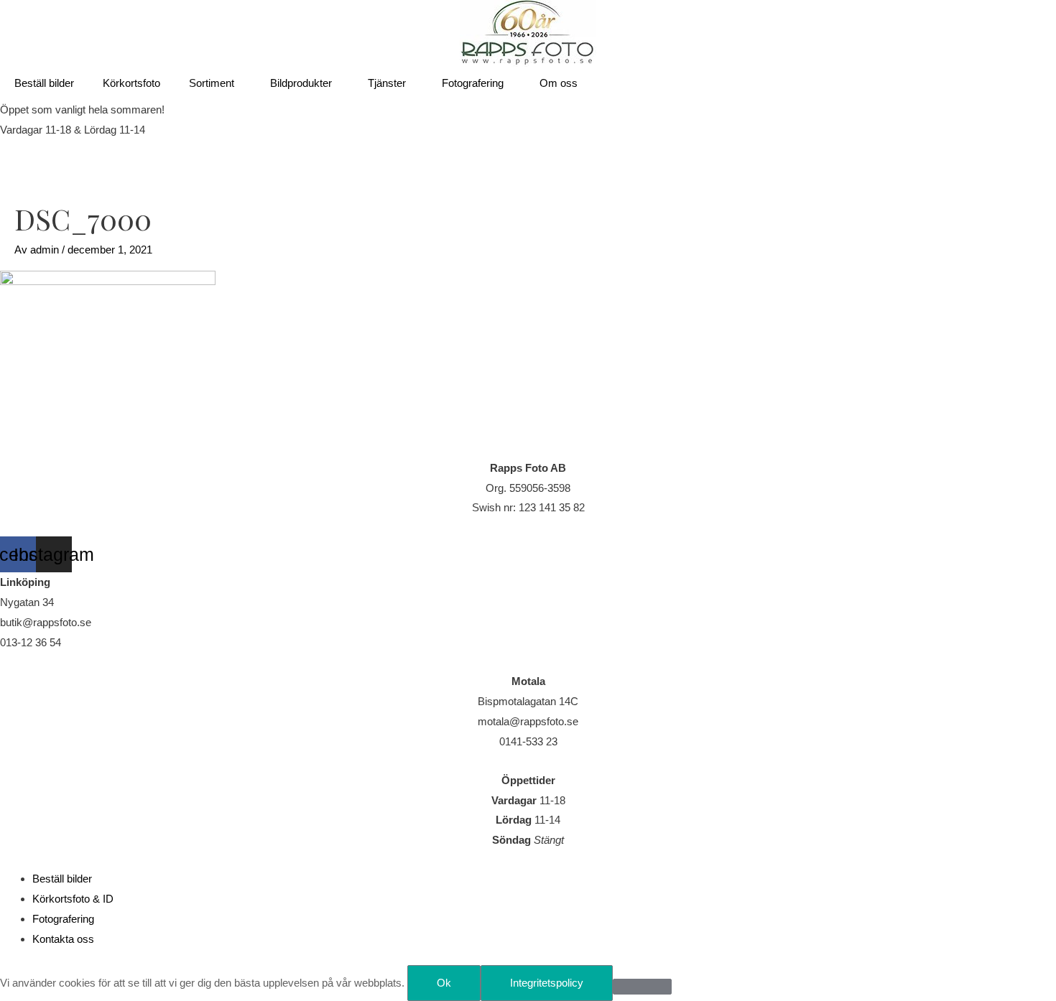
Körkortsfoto (131, 83)
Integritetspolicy (546, 983)
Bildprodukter (301, 83)
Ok (444, 983)
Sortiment (211, 83)
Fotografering (473, 83)
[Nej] (642, 987)
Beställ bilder (44, 83)
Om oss (558, 83)
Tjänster (387, 83)
